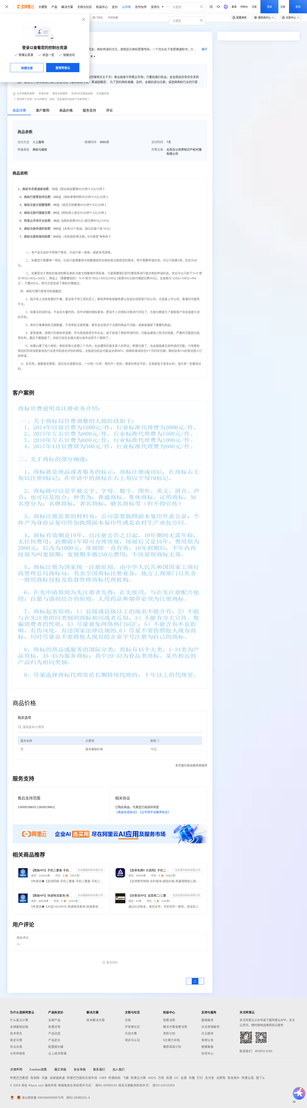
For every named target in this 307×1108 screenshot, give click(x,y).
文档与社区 (84, 7)
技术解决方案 (95, 1020)
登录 (269, 6)
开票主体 (157, 149)
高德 (169, 1077)
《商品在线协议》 (126, 812)
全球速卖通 (57, 1077)
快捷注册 (27, 68)
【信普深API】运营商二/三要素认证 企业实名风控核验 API (148, 895)
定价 (115, 7)
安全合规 (16, 1046)
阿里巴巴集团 (19, 1077)
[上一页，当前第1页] (189, 981)
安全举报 (80, 1069)
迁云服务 (207, 1033)
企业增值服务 (210, 1026)
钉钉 (200, 1077)
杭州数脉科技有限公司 (90, 870)
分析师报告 (17, 1053)
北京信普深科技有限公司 (186, 895)
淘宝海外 (233, 1077)
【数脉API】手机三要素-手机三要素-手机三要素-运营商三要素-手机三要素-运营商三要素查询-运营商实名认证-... (52, 870)
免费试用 (54, 1026)
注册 (254, 6)
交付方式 (23, 142)
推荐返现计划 (172, 1046)
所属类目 (23, 149)
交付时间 (157, 142)
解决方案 (67, 7)
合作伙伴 (141, 7)
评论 (109, 110)
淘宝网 (34, 1077)
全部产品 (54, 1020)
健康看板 (207, 1046)
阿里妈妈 (114, 1077)
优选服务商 (102, 93)
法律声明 (16, 1069)
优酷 (192, 1077)
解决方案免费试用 (175, 1026)
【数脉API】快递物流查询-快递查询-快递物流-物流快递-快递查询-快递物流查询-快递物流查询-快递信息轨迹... (52, 895)
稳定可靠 (16, 1040)
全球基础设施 (19, 1026)
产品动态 (54, 1033)
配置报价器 (55, 1046)
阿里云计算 (138, 1077)
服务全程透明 (59, 93)
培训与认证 (132, 1040)
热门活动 (98, 17)
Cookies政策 (38, 1069)
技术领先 (16, 1033)
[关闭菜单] (6, 6)
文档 (128, 1020)
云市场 (126, 7)
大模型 (42, 7)
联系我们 (99, 1069)
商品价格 (66, 110)
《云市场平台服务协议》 (154, 812)
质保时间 (90, 142)
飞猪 (126, 1077)
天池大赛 (131, 1033)
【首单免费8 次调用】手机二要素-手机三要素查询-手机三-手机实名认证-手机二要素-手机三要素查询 (150, 870)
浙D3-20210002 (163, 1085)
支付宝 (209, 1077)
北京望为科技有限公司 (187, 870)
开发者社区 (132, 1026)
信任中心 (207, 1053)
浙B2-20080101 (106, 1085)
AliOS (152, 1077)
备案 (234, 6)
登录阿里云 (63, 67)
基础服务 (207, 1020)
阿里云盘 (248, 1077)
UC (176, 1077)
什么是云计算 (19, 1020)
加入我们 (119, 1069)
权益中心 (102, 7)
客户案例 (42, 110)
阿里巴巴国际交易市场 (82, 1077)
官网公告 (207, 1040)
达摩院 (221, 1077)
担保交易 (44, 93)
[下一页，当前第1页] (201, 981)
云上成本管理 (57, 1053)
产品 (54, 7)
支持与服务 (158, 7)
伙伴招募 (113, 17)
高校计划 (169, 1033)
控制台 (244, 6)
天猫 (45, 1077)
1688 (102, 1077)
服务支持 (89, 110)
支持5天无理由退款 (82, 93)
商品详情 (19, 110)
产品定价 (54, 1040)
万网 (161, 1077)
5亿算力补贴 (171, 1040)
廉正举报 (60, 1069)
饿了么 (260, 1077)
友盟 (184, 1077)
